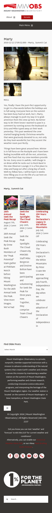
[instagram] (16, 455)
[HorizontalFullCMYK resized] (23, 5)
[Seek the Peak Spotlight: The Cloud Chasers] (29, 202)
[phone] (41, 455)
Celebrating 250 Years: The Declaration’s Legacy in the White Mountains (43, 219)
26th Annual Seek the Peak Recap (10, 215)
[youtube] (29, 455)
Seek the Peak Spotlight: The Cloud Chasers (25, 217)
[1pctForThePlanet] (23, 473)
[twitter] (22, 455)
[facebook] (10, 455)
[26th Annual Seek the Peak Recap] (13, 202)
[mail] (35, 455)
